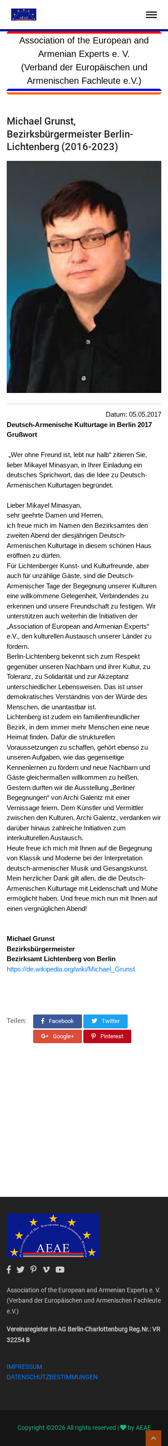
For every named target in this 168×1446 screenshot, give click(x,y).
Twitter (110, 1021)
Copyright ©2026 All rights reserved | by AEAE (84, 1427)
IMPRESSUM (24, 1366)
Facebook (60, 1021)
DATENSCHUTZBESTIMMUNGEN (52, 1377)
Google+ (63, 1036)
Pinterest (111, 1036)
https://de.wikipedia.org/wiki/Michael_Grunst (71, 969)
